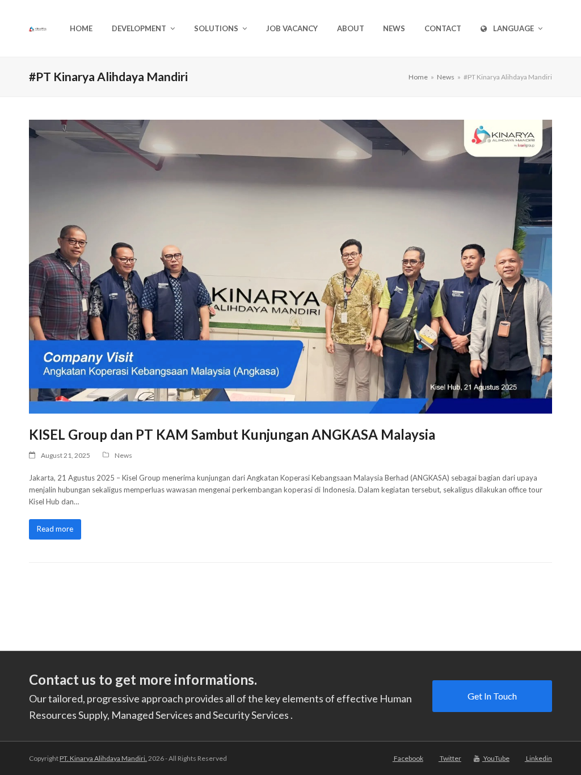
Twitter (450, 758)
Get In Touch (492, 695)
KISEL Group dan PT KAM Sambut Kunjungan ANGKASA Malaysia (232, 434)
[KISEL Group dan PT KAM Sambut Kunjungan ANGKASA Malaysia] (290, 265)
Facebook (408, 758)
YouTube (496, 758)
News (123, 455)
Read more (55, 528)
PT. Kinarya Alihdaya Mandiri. (103, 758)
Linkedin (538, 758)
